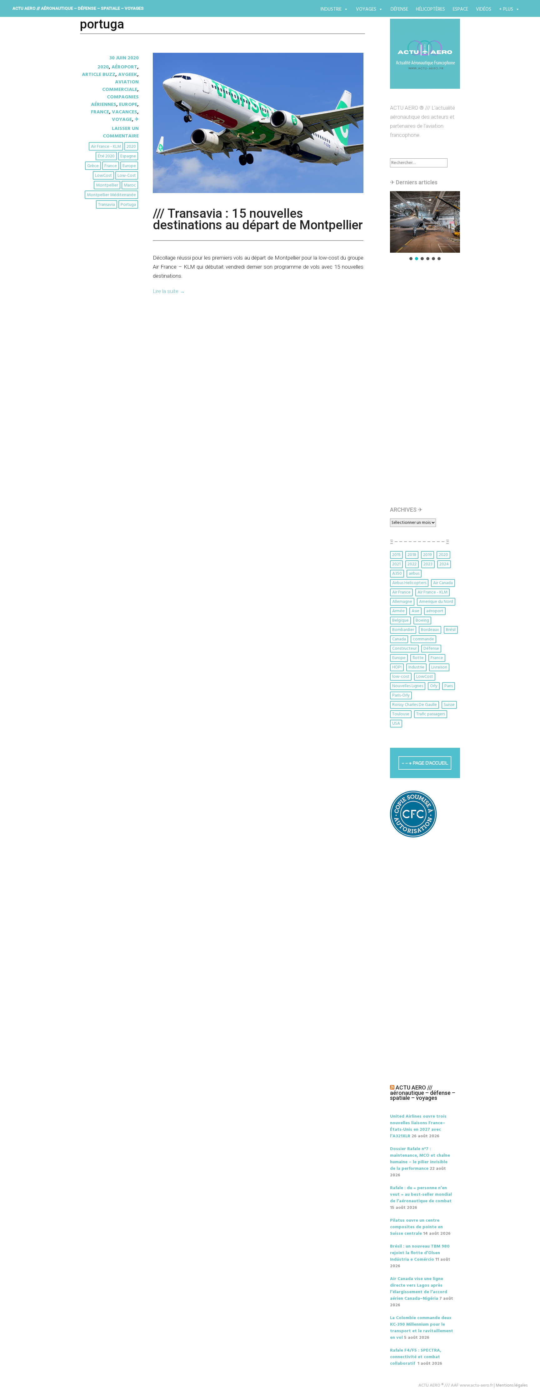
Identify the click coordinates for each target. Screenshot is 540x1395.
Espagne (128, 156)
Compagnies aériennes (115, 101)
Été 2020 (106, 156)
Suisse (449, 704)
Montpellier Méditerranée (111, 195)
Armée (398, 611)
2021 (396, 564)
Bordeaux (430, 629)
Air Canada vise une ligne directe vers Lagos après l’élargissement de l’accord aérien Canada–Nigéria (418, 1288)
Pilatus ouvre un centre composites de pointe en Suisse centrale (416, 1227)
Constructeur (404, 648)
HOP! (397, 667)
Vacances (124, 112)
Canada (399, 639)
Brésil (451, 629)
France (100, 112)
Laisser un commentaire (121, 132)
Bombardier (403, 629)
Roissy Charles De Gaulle (414, 704)
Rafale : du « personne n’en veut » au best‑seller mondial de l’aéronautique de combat (421, 1194)
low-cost (127, 175)
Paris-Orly (401, 695)
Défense (399, 9)
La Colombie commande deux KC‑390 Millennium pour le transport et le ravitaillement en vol (421, 1327)
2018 (412, 554)
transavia (106, 204)
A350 (397, 573)
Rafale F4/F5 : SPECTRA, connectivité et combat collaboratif (415, 1357)
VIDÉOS (483, 9)
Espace (460, 9)
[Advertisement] (427, 386)
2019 (427, 554)
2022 (412, 564)
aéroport (434, 611)
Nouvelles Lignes (407, 686)
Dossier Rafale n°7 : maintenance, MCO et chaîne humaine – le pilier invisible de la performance (420, 1158)
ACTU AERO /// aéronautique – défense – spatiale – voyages (78, 8)
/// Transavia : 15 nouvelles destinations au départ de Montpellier (258, 219)
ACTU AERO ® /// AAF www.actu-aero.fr (455, 1385)
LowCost (103, 175)
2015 (396, 554)
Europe (128, 105)
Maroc (130, 185)
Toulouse (400, 714)
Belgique (400, 620)
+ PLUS (506, 9)
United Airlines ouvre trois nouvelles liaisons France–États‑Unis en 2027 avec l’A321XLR (418, 1126)
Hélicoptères (430, 9)
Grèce (93, 166)
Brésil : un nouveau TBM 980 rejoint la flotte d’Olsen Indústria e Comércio (420, 1253)
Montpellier (107, 185)
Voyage (122, 120)
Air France (401, 592)
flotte (418, 658)
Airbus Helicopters (409, 583)
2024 (444, 564)
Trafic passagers (430, 714)
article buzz (98, 75)
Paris (448, 686)
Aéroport (124, 67)
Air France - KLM (106, 146)
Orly (434, 686)
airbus (414, 573)
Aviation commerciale (120, 86)
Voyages (366, 9)
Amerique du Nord (436, 601)
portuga (128, 204)
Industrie (331, 9)
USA (396, 723)
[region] (425, 226)
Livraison (439, 667)
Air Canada (443, 583)
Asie (415, 611)
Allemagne (402, 601)
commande (423, 639)
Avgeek (127, 75)
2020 (103, 67)
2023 (427, 564)
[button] (425, 222)
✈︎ (137, 120)
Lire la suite (169, 291)
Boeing (422, 620)
